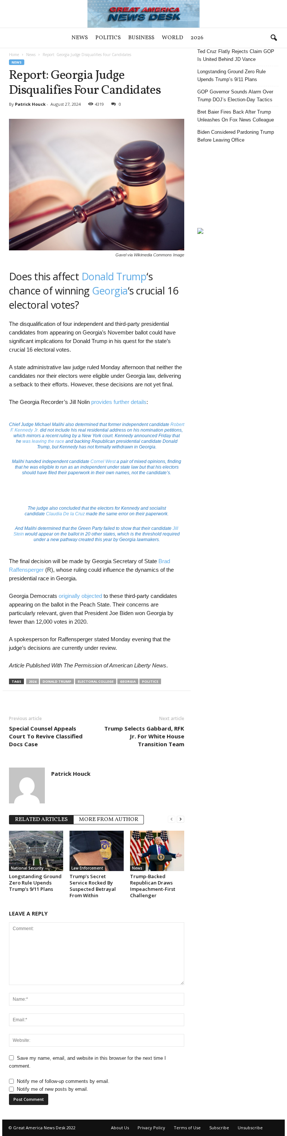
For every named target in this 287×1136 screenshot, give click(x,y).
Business (141, 38)
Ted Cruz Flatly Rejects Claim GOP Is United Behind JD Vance (235, 55)
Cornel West (102, 461)
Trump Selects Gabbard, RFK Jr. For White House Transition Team (144, 736)
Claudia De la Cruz (65, 513)
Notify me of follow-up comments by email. (63, 1081)
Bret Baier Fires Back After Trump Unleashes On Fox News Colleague (235, 116)
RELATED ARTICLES (41, 820)
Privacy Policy (151, 1127)
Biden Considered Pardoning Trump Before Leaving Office (235, 136)
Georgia (109, 290)
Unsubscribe (250, 1127)
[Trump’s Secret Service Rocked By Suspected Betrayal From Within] (97, 851)
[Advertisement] (237, 185)
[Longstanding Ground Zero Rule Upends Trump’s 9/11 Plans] (36, 851)
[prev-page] (171, 819)
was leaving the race (42, 441)
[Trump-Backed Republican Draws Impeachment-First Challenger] (157, 851)
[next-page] (180, 819)
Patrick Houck (30, 104)
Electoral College (96, 681)
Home (14, 54)
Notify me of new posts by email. (52, 1089)
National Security (27, 868)
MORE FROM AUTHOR (108, 820)
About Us (120, 1127)
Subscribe (219, 1127)
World (172, 38)
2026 (197, 38)
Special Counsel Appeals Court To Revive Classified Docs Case (46, 736)
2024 (32, 681)
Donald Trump (114, 276)
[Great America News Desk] (143, 14)
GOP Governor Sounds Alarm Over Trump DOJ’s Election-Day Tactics (235, 95)
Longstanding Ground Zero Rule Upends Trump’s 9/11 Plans (35, 882)
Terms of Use (187, 1127)
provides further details (118, 402)
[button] (273, 38)
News (79, 38)
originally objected (80, 596)
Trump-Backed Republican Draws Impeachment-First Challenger (152, 886)
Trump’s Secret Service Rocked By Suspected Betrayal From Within (93, 886)
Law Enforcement (87, 868)
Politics (108, 38)
